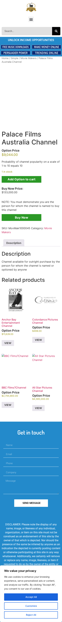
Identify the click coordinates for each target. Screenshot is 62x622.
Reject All (31, 614)
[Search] (56, 31)
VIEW (7, 343)
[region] (31, 593)
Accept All (31, 597)
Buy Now (21, 217)
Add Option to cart (21, 179)
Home (5, 58)
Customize (31, 605)
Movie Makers (29, 58)
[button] (31, 19)
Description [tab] (13, 243)
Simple (14, 58)
